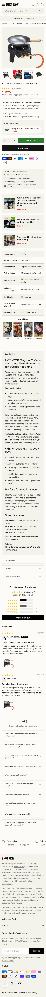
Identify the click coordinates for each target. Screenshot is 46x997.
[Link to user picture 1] (8, 662)
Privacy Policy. (8, 960)
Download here (11, 539)
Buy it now (23, 148)
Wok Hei (10, 894)
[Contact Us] (32, 4)
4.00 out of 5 (29, 592)
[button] (12, 600)
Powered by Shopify (28, 992)
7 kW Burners (16, 24)
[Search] (40, 10)
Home (4, 24)
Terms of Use (33, 957)
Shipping (16, 95)
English (5, 966)
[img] (7, 633)
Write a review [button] (23, 618)
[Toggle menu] (3, 4)
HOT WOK (13, 992)
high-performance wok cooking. (26, 913)
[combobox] (23, 11)
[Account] (37, 4)
